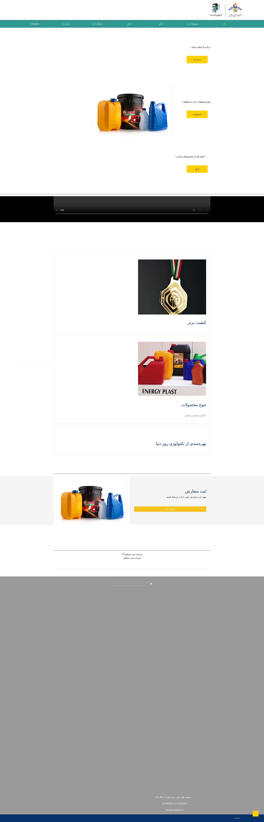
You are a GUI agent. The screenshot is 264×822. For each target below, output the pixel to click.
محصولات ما (192, 24)
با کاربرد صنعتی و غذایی (195, 415)
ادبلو (161, 24)
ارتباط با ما (98, 24)
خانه (224, 24)
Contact (237, 818)
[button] (170, 509)
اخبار (129, 24)
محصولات (197, 114)
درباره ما (66, 24)
